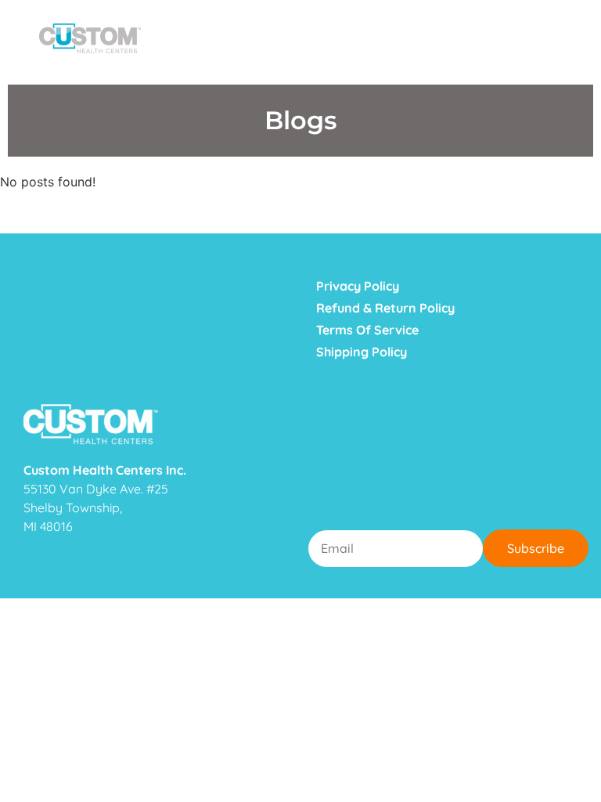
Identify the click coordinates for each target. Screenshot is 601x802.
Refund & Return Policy (385, 308)
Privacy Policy (357, 286)
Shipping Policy (361, 351)
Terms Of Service (367, 330)
